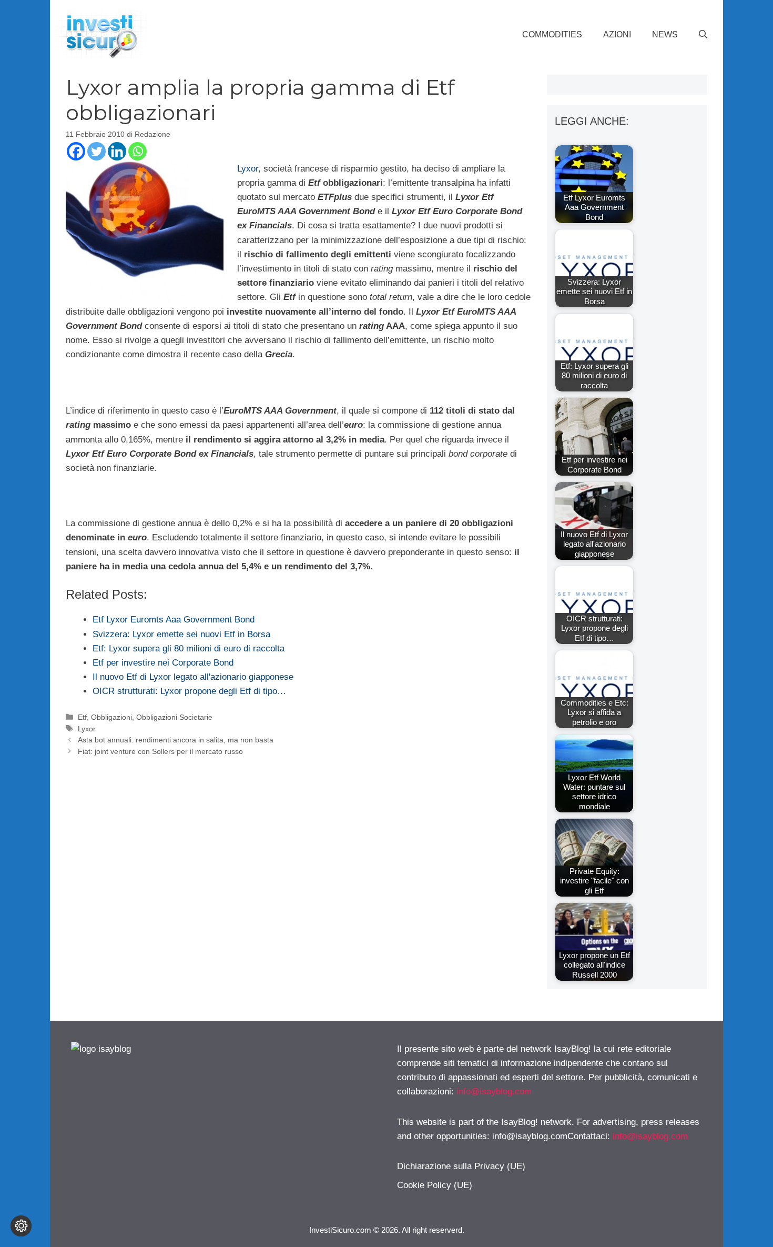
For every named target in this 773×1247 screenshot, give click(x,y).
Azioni (617, 34)
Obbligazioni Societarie (174, 717)
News (665, 34)
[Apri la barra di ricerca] (703, 35)
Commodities (552, 34)
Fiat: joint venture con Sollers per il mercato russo (160, 751)
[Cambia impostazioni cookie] (21, 1225)
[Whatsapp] (137, 151)
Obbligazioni (111, 717)
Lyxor (247, 169)
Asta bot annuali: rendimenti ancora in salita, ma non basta (175, 740)
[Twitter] (96, 151)
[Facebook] (76, 151)
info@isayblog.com (494, 1092)
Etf (82, 717)
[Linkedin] (117, 151)
